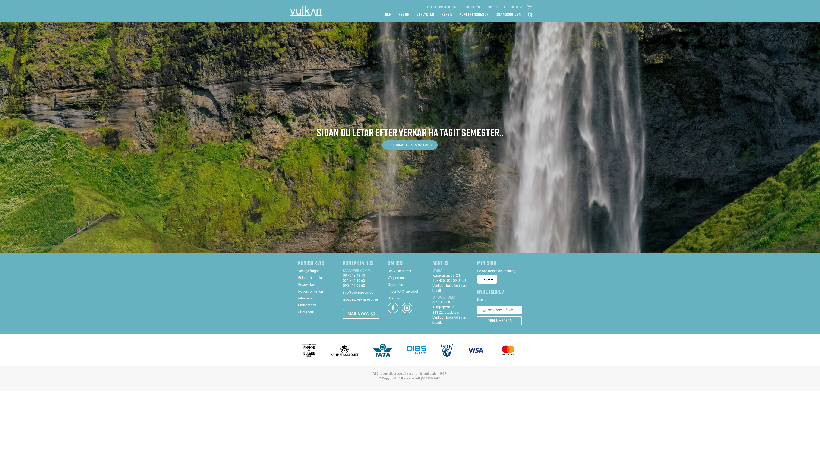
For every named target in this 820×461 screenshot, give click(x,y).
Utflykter (425, 14)
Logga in (487, 279)
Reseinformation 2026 (443, 7)
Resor (404, 14)
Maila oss (358, 313)
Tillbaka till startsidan (409, 145)
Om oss (493, 7)
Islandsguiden (508, 14)
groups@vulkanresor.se (360, 299)
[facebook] (393, 308)
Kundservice (473, 7)
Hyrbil (447, 14)
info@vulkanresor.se (358, 292)
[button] (530, 7)
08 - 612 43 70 (513, 7)
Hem (388, 14)
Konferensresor (474, 14)
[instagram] (407, 308)
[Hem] (306, 11)
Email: (481, 300)
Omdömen (395, 285)
